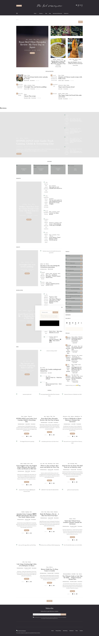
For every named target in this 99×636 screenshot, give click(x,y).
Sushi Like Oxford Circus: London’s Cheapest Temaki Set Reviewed (72, 522)
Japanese (30, 39)
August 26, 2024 (29, 215)
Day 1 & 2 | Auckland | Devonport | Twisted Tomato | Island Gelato (53, 276)
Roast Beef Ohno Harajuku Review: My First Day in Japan (32, 44)
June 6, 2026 (75, 362)
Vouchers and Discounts (57, 13)
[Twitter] (81, 323)
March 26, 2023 (26, 80)
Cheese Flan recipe (30, 96)
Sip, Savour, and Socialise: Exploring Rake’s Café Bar (27, 366)
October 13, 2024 (31, 370)
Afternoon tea (60, 85)
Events (17, 138)
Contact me (66, 13)
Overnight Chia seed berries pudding (35, 87)
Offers (76, 463)
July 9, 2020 (60, 98)
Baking (65, 85)
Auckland (47, 273)
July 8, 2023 (50, 372)
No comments (32, 80)
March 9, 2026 (75, 372)
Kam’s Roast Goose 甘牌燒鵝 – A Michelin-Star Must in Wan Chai (28, 316)
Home (52, 630)
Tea (77, 129)
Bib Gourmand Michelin (67, 573)
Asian (76, 128)
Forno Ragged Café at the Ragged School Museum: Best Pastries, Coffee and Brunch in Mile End (26, 467)
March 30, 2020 (50, 269)
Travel (35, 13)
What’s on (33, 204)
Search (17, 19)
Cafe (50, 185)
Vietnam (76, 28)
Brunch (78, 138)
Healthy (25, 85)
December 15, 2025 (27, 568)
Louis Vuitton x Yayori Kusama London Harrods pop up (54, 239)
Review (28, 75)
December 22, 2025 (73, 526)
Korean (59, 75)
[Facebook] (76, 6)
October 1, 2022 (61, 80)
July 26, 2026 (26, 146)
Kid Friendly (72, 463)
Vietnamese (75, 60)
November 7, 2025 (30, 320)
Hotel (63, 28)
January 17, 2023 (26, 88)
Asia (56, 28)
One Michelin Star (52, 338)
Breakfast (54, 59)
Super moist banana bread (66, 87)
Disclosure (71, 630)
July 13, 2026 (34, 50)
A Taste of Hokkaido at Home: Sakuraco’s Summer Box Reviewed (76, 132)
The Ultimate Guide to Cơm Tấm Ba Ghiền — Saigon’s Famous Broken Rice (72, 578)
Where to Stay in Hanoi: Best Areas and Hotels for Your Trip (77, 378)
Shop (50, 13)
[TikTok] (78, 323)
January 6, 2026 (75, 65)
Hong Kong (58, 59)
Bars (46, 13)
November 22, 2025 (73, 581)
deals (69, 463)
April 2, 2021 (60, 88)
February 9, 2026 (68, 33)
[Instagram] (80, 6)
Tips (44, 263)
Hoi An (70, 59)
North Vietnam (67, 28)
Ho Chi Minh (74, 573)
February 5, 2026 (73, 469)
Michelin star (30, 310)
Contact (81, 630)
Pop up (29, 204)
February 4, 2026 (58, 66)
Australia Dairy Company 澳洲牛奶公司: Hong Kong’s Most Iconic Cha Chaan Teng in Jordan (27, 515)
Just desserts (29, 85)
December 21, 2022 (27, 97)
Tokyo (34, 39)
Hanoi (60, 28)
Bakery (71, 138)
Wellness (47, 263)
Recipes (25, 75)
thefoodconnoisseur (27, 50)
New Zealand (55, 273)
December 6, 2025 (50, 573)
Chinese (20, 310)
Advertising (65, 630)
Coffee (81, 138)
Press (77, 630)
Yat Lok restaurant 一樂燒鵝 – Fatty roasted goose (55, 341)
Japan (27, 39)
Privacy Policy (58, 630)
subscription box (73, 129)
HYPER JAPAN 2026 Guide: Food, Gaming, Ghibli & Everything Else (77, 339)
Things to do (26, 138)
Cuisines (40, 13)
